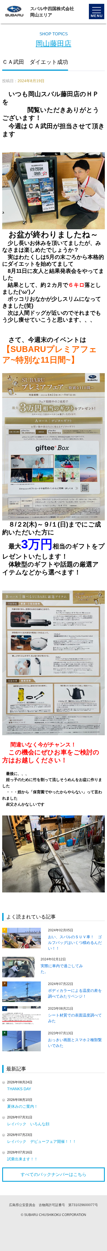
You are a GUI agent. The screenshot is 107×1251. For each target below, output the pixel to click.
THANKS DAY (21, 1089)
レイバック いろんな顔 (28, 1124)
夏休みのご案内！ (22, 1106)
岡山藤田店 (53, 43)
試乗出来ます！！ (22, 1159)
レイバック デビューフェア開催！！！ (41, 1141)
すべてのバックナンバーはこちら (53, 1174)
